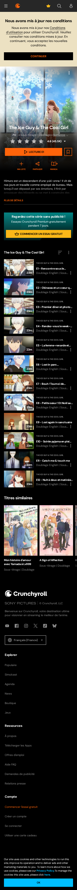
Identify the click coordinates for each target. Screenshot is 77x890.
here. (47, 874)
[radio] (13, 141)
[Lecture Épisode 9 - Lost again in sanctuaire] (38, 421)
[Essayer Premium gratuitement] (48, 6)
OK (38, 882)
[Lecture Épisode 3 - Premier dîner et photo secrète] (38, 306)
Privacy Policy (45, 870)
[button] (6, 6)
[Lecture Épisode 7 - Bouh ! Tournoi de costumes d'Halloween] (38, 382)
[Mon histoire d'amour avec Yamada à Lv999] (21, 538)
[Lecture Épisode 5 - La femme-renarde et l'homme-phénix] (38, 344)
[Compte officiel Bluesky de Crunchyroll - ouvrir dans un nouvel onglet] (54, 626)
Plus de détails (13, 200)
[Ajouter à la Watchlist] (68, 152)
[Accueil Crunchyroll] (26, 593)
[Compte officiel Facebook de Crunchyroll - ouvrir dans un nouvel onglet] (16, 626)
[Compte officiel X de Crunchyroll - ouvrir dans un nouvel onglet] (35, 626)
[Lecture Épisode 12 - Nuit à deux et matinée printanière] (38, 479)
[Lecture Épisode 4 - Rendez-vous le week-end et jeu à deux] (38, 325)
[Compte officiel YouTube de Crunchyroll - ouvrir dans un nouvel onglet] (7, 626)
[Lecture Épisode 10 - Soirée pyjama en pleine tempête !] (38, 440)
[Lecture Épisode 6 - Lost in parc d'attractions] (38, 363)
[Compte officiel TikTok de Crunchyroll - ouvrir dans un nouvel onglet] (45, 626)
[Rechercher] (59, 6)
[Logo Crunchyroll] (18, 6)
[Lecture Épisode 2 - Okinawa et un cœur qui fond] (38, 286)
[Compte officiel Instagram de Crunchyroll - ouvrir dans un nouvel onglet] (26, 626)
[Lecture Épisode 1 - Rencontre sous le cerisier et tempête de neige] (38, 267)
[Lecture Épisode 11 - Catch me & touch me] (38, 459)
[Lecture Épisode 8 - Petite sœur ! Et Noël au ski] (38, 402)
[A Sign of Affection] (56, 536)
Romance (59, 135)
